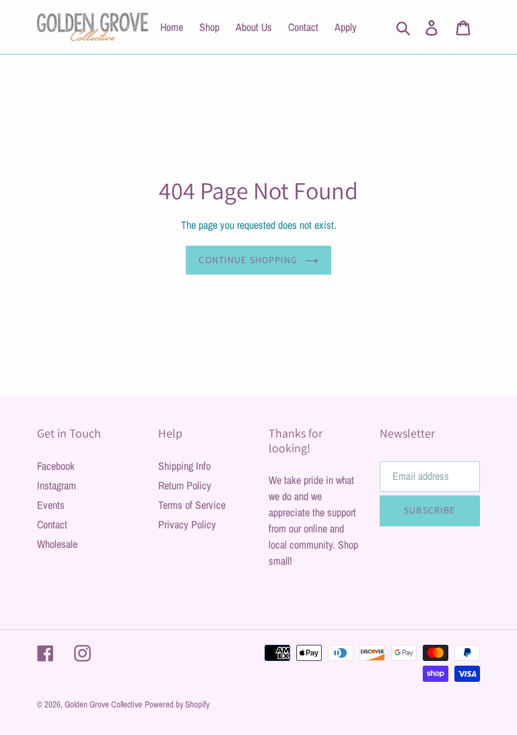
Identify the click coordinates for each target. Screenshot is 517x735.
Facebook (56, 465)
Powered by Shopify (177, 704)
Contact (52, 524)
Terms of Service (192, 504)
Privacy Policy (187, 524)
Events (51, 504)
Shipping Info (184, 465)
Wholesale (57, 543)
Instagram (56, 485)
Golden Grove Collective (103, 704)
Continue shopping (248, 260)
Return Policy (184, 485)
